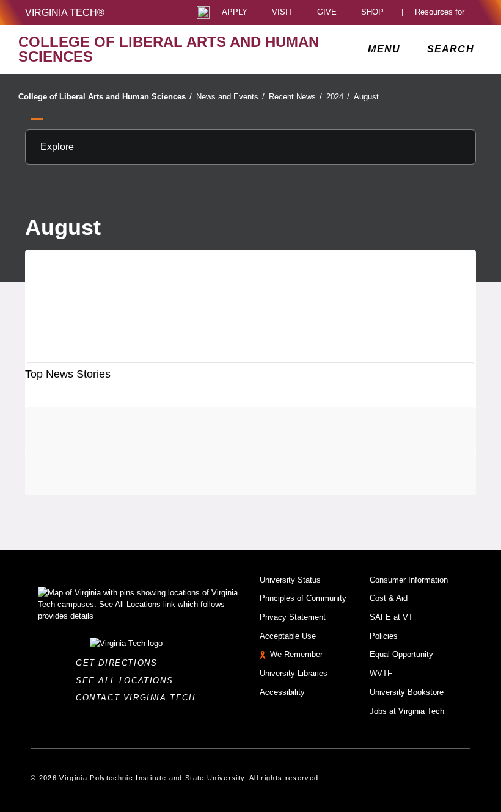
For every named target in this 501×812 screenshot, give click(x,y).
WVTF (381, 673)
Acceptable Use (288, 636)
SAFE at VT (391, 617)
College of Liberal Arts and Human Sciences (105, 96)
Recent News (295, 96)
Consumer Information (409, 579)
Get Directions (120, 662)
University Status (290, 579)
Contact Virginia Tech (139, 697)
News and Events (230, 96)
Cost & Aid (389, 598)
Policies (384, 636)
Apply (234, 12)
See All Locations (128, 680)
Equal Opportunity (401, 654)
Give (327, 12)
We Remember (296, 654)
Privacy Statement (293, 617)
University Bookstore (407, 692)
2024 (337, 96)
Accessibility (282, 692)
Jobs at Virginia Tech (407, 711)
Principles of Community (303, 598)
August (366, 96)
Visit (282, 12)
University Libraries (293, 673)
